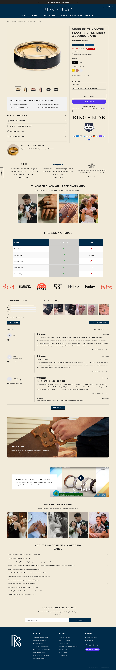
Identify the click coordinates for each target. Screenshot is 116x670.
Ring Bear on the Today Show (41, 655)
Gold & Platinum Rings (71, 15)
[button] (89, 41)
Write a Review (101, 323)
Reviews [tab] (10, 318)
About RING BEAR (64, 637)
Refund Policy (63, 649)
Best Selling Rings (30, 15)
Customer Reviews (38, 643)
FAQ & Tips (90, 15)
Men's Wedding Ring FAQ (40, 652)
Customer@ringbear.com (91, 637)
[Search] (112, 7)
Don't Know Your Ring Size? (81, 75)
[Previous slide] (11, 55)
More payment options (89, 106)
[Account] (104, 7)
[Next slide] (63, 55)
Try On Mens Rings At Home (40, 646)
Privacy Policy (63, 652)
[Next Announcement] (77, 2)
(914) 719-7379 (89, 640)
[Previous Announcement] (38, 2)
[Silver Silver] (81, 70)
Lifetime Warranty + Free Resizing (83, 54)
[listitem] (58, 2)
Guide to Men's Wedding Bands (41, 649)
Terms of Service (63, 655)
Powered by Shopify (93, 667)
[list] (58, 286)
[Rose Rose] (77, 70)
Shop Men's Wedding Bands (40, 637)
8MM (81, 62)
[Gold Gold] (73, 70)
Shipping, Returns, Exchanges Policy (68, 646)
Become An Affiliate (64, 640)
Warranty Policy (63, 643)
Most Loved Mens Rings (39, 640)
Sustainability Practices (39, 658)
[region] (76, 309)
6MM (74, 62)
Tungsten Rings (50, 15)
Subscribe (79, 620)
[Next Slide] (107, 309)
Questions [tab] (20, 318)
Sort (95, 329)
